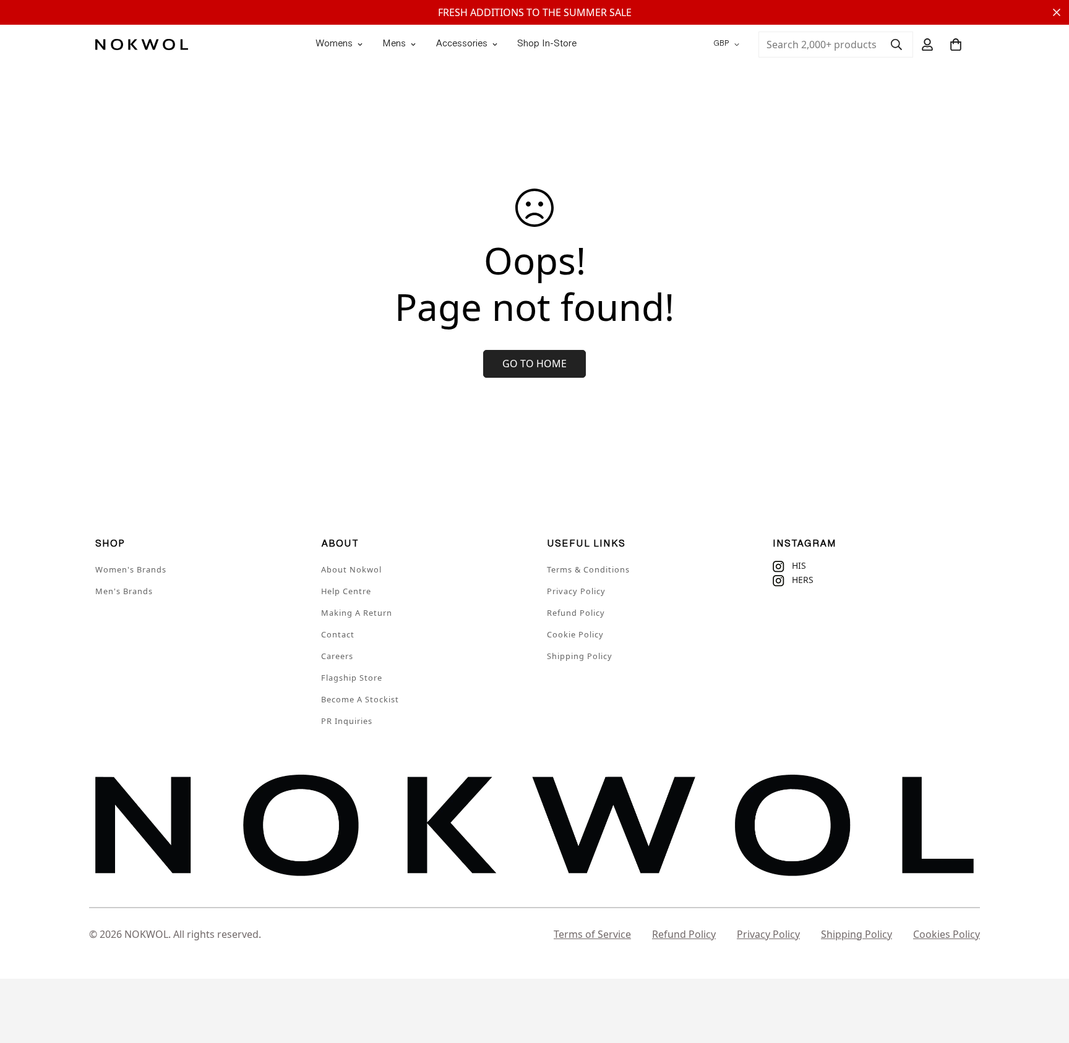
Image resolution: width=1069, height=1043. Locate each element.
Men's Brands (124, 591)
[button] (956, 44)
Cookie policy (575, 634)
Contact (337, 634)
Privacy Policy (576, 591)
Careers (337, 656)
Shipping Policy (579, 656)
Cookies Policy (946, 934)
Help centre (346, 591)
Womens (334, 44)
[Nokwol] (141, 44)
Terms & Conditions (588, 569)
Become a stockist (360, 699)
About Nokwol (351, 569)
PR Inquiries (346, 720)
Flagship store (351, 677)
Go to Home (534, 363)
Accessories (461, 44)
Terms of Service (592, 934)
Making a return (356, 612)
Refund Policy (576, 612)
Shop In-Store (547, 44)
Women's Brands (130, 569)
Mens (394, 44)
